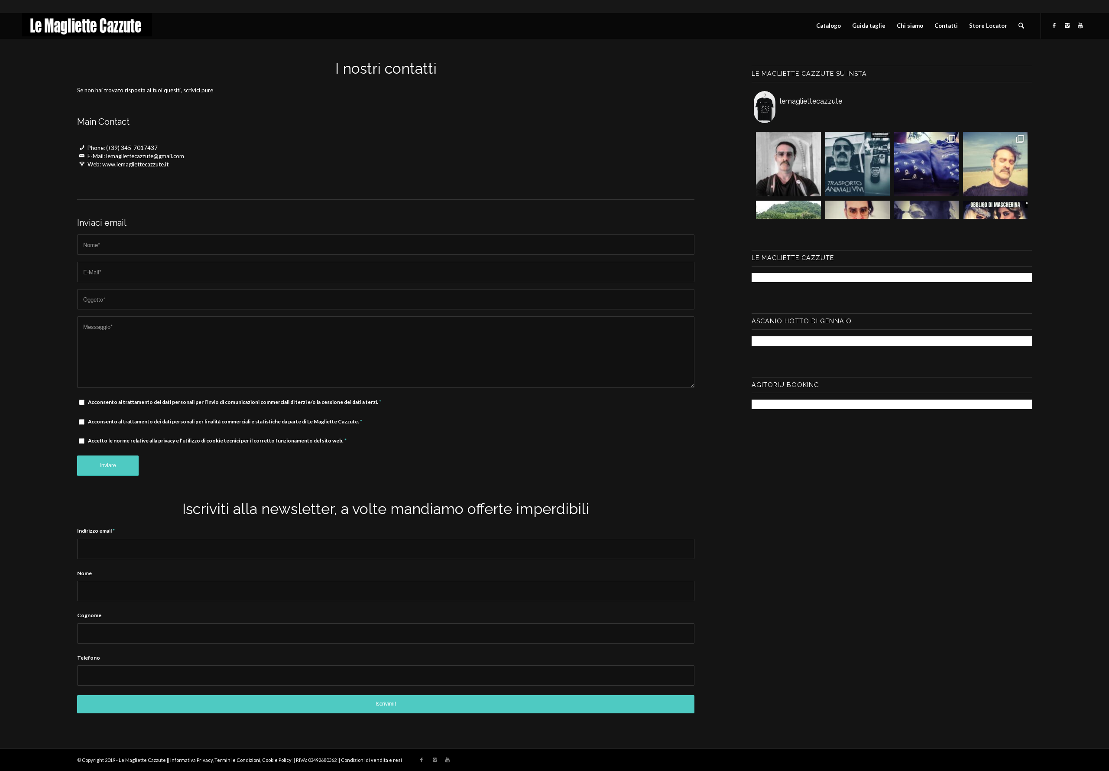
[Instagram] (1067, 25)
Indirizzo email (96, 530)
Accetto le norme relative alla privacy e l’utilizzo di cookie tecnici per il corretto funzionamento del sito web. (217, 440)
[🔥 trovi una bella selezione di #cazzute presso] (926, 164)
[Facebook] (1054, 25)
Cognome (89, 615)
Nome (84, 573)
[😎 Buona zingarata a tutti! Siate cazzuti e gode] (857, 164)
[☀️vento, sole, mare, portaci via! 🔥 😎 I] (995, 164)
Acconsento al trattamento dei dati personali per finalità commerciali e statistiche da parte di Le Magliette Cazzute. (225, 421)
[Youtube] (1080, 25)
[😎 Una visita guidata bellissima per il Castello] (788, 164)
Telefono (88, 657)
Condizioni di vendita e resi (371, 760)
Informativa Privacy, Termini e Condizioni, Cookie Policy (231, 760)
